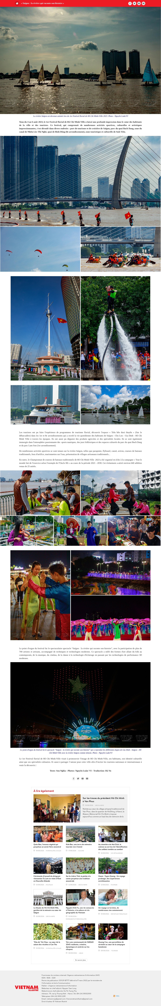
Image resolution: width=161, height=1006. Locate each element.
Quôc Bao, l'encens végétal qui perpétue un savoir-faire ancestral (47, 845)
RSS (117, 996)
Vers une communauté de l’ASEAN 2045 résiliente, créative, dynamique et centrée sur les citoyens (80, 945)
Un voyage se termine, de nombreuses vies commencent (110, 909)
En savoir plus (80, 960)
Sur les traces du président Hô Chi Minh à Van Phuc (103, 800)
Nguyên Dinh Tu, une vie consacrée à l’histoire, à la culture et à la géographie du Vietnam (80, 910)
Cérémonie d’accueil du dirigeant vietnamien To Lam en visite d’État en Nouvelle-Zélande (47, 878)
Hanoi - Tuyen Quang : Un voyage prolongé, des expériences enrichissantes (111, 878)
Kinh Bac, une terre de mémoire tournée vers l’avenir (79, 845)
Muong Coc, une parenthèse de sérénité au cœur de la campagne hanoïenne (111, 944)
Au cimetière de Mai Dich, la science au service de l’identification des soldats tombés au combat (112, 846)
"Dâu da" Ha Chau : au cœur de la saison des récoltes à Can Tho (47, 943)
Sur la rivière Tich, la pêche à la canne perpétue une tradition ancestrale (78, 878)
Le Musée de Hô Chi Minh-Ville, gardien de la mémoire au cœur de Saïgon (47, 910)
